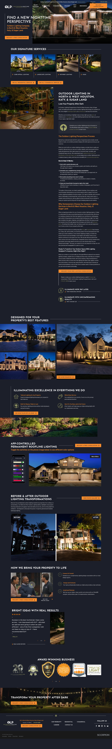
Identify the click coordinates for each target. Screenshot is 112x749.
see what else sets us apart (24, 413)
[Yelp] (105, 726)
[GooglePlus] (107, 726)
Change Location (81, 1)
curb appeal (69, 117)
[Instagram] (102, 726)
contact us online (74, 129)
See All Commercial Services (49, 82)
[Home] (17, 7)
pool (93, 115)
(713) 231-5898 (103, 1)
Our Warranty (56, 722)
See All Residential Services (22, 82)
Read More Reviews (19, 644)
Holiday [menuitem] (67, 6)
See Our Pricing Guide (45, 600)
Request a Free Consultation (16, 37)
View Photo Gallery (90, 498)
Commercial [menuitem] (57, 6)
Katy (83, 229)
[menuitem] (4, 736)
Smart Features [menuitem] (36, 5)
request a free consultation (22, 600)
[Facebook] (96, 726)
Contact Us (69, 725)
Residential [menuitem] (46, 6)
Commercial (81, 722)
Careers (56, 725)
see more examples (65, 377)
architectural (82, 111)
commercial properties (93, 157)
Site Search (92, 1)
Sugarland (89, 229)
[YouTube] (99, 726)
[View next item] (44, 640)
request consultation (98, 5)
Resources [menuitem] (83, 6)
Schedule (91, 277)
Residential (69, 722)
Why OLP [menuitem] (74, 5)
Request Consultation (30, 725)
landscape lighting (72, 111)
